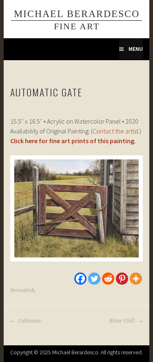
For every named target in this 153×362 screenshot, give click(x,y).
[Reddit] (108, 279)
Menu (136, 48)
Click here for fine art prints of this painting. (73, 141)
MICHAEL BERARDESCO (77, 13)
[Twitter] (94, 279)
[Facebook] (80, 279)
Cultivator (29, 321)
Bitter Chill (122, 321)
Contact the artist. (116, 131)
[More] (136, 279)
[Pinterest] (122, 279)
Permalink (22, 290)
